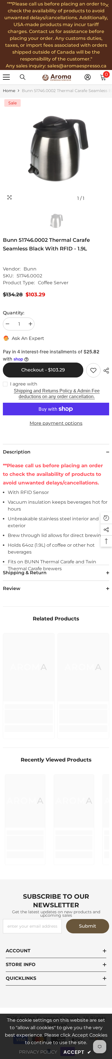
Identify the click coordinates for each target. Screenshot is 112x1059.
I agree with (23, 384)
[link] (29, 716)
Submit (87, 926)
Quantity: (13, 313)
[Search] (22, 77)
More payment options (56, 423)
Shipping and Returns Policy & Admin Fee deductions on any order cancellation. (57, 393)
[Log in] (87, 77)
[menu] (6, 77)
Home (9, 90)
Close (107, 5)
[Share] (105, 370)
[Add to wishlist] (93, 370)
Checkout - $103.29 (43, 370)
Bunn (30, 269)
